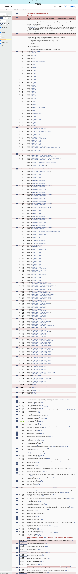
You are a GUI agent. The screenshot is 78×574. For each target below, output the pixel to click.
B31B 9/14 (21, 188)
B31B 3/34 (21, 137)
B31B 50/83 (43, 61)
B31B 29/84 (21, 327)
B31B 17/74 (21, 243)
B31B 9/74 (21, 192)
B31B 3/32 (21, 135)
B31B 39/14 (21, 367)
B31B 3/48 (21, 143)
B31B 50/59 (39, 51)
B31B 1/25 (21, 70)
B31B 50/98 (34, 125)
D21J (65, 25)
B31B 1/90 (21, 119)
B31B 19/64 (21, 262)
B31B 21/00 (21, 282)
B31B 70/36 (34, 256)
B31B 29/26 (21, 322)
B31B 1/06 (21, 55)
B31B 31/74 (21, 336)
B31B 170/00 (67, 492)
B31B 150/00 (39, 282)
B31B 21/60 (21, 288)
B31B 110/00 (22, 543)
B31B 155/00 (39, 291)
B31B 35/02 (21, 348)
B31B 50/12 (38, 60)
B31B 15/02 (21, 219)
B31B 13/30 (21, 210)
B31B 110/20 (22, 546)
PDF (5, 23)
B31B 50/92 (34, 120)
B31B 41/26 (21, 379)
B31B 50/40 (34, 82)
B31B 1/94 (21, 122)
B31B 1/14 (21, 61)
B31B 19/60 (21, 259)
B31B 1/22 (21, 67)
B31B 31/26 (21, 333)
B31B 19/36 (21, 256)
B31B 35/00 (21, 347)
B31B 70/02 (34, 246)
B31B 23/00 (21, 291)
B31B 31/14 (21, 331)
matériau (36, 440)
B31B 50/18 (34, 64)
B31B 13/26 (21, 207)
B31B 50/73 (38, 97)
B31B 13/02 (21, 204)
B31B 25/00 (21, 300)
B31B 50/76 (34, 109)
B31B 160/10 (39, 245)
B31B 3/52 (21, 146)
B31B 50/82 (38, 107)
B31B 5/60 (21, 161)
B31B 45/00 (21, 386)
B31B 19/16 (21, 251)
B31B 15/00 (21, 218)
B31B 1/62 (21, 98)
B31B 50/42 (34, 83)
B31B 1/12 (21, 60)
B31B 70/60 (34, 259)
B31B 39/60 (21, 370)
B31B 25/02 (21, 301)
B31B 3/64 (21, 149)
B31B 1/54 (21, 92)
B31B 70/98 (34, 280)
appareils (37, 490)
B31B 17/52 (21, 240)
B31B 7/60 (21, 182)
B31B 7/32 (21, 177)
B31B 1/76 (21, 109)
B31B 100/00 (48, 127)
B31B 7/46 (21, 180)
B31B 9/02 (21, 186)
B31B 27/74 (21, 316)
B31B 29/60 (21, 324)
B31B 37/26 (21, 360)
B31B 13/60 (21, 215)
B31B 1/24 (21, 69)
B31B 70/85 (21, 523)
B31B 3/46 (21, 141)
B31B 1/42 (21, 83)
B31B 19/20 (21, 253)
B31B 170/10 (39, 309)
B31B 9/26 (21, 189)
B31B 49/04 (21, 395)
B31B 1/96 (21, 123)
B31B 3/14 (21, 129)
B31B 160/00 (39, 375)
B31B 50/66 (34, 101)
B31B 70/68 (34, 265)
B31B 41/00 (21, 375)
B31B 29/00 (21, 318)
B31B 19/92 (21, 276)
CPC (2, 39)
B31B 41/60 (21, 381)
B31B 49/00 (21, 392)
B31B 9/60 (21, 191)
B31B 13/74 (21, 216)
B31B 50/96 (34, 123)
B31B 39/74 (21, 372)
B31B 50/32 (34, 76)
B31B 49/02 (21, 393)
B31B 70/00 (34, 245)
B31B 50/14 (34, 61)
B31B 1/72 (21, 106)
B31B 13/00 (21, 203)
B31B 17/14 (21, 230)
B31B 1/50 (21, 89)
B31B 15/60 (21, 224)
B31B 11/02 (21, 195)
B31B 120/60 (48, 203)
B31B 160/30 (39, 300)
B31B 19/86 (21, 271)
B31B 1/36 (21, 79)
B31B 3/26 (21, 131)
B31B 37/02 (21, 357)
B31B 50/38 (34, 80)
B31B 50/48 (34, 88)
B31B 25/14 (21, 303)
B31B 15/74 (21, 225)
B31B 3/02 (21, 128)
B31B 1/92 (21, 120)
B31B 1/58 (21, 95)
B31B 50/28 (34, 73)
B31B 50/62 (34, 98)
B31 (20, 17)
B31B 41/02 (21, 376)
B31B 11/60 (21, 200)
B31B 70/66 (34, 264)
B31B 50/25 (34, 70)
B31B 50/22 (34, 67)
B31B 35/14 (21, 349)
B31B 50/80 (34, 112)
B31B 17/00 (21, 227)
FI (7, 39)
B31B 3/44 (21, 140)
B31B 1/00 (21, 51)
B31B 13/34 (21, 213)
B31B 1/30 (21, 74)
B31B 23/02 (21, 292)
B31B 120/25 (48, 194)
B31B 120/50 (48, 218)
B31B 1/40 (21, 82)
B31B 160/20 (39, 318)
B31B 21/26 (21, 286)
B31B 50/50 (34, 89)
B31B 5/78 (21, 165)
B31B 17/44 (21, 237)
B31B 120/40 (48, 168)
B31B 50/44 (34, 85)
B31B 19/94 (21, 277)
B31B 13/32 (21, 212)
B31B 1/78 (21, 110)
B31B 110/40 (22, 551)
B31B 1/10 (21, 58)
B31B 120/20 (22, 555)
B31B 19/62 (21, 261)
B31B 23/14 (21, 294)
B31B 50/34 (34, 77)
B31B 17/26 (21, 231)
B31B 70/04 (34, 57)
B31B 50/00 (34, 51)
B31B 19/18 (21, 252)
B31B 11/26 (21, 198)
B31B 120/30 (54, 153)
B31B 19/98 (21, 280)
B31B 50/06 (34, 55)
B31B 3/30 (21, 134)
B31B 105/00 (48, 227)
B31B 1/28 (21, 73)
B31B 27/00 (21, 309)
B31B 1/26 (21, 71)
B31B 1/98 (21, 125)
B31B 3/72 (21, 150)
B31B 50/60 (34, 97)
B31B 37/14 (21, 358)
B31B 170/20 (39, 365)
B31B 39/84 (21, 373)
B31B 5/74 (21, 162)
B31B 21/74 (21, 289)
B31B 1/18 (21, 64)
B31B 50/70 (34, 104)
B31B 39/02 (21, 366)
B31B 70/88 (34, 273)
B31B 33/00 (21, 338)
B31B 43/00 (21, 384)
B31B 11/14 (21, 197)
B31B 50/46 (34, 86)
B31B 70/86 (34, 271)
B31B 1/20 (21, 66)
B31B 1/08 (21, 57)
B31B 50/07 (34, 60)
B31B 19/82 (21, 268)
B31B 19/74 (21, 267)
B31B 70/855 (38, 270)
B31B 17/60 (21, 241)
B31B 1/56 (21, 94)
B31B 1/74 (21, 107)
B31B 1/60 (21, 97)
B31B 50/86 (34, 116)
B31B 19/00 (21, 245)
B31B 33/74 (21, 345)
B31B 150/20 (39, 347)
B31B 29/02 (21, 319)
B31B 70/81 (34, 274)
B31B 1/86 (21, 116)
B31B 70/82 (34, 268)
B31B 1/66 (21, 101)
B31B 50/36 (34, 79)
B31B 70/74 (34, 267)
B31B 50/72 (34, 106)
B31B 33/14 (21, 340)
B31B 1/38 (21, 80)
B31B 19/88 (21, 273)
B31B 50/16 (38, 61)
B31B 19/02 (21, 246)
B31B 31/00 (21, 329)
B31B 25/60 (21, 306)
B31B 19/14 (21, 249)
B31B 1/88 (21, 117)
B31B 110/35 (22, 549)
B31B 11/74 (21, 201)
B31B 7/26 (21, 173)
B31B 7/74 (21, 183)
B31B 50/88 (34, 117)
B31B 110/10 (48, 185)
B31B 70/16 (34, 251)
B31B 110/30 (22, 548)
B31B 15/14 (21, 221)
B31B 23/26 (21, 295)
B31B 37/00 (21, 356)
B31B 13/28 (21, 209)
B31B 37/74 (21, 363)
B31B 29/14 (21, 321)
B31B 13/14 (21, 206)
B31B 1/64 (21, 100)
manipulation (53, 21)
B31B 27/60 (21, 315)
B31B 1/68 (21, 103)
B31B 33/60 (21, 343)
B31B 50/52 (34, 91)
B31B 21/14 (21, 285)
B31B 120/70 (44, 386)
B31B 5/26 (21, 158)
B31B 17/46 (21, 238)
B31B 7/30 (21, 176)
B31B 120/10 (22, 554)
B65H (41, 29)
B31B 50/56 (34, 94)
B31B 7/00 (21, 168)
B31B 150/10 (39, 338)
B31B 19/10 (21, 248)
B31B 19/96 (21, 279)
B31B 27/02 (21, 310)
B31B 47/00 (21, 387)
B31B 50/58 (34, 95)
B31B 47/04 (21, 390)
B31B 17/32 (21, 236)
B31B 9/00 (21, 185)
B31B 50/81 (34, 119)
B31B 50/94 (34, 122)
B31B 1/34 (21, 77)
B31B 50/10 (34, 58)
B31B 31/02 (21, 330)
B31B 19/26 (21, 255)
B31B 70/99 (34, 389)
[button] (17, 13)
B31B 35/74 (21, 354)
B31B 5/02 (21, 155)
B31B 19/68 (21, 265)
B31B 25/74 (21, 307)
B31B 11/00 (21, 194)
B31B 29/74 (21, 325)
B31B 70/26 (34, 255)
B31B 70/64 (34, 262)
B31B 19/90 (21, 274)
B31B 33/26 (21, 342)
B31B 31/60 (21, 334)
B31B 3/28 (21, 132)
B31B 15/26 (21, 222)
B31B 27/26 (21, 313)
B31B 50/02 (34, 52)
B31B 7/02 (21, 170)
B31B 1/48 (21, 88)
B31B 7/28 (21, 174)
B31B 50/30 (3, 21)
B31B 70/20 (34, 253)
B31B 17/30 (21, 234)
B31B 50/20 (34, 66)
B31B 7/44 (21, 179)
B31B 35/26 (21, 351)
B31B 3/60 (21, 147)
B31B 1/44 (21, 85)
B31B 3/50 (21, 144)
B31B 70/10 (34, 248)
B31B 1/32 (21, 76)
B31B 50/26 (34, 71)
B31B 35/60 (21, 352)
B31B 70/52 (34, 258)
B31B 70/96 (34, 279)
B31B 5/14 (21, 156)
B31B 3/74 (21, 152)
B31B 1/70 (21, 104)
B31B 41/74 (21, 382)
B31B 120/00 (67, 399)
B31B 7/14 (21, 171)
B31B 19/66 (21, 264)
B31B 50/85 (38, 114)
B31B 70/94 (34, 277)
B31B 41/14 (21, 378)
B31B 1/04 (21, 54)
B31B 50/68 (34, 103)
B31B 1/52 (21, 91)
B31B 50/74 (34, 107)
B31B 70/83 (38, 249)
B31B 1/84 (21, 114)
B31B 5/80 (21, 167)
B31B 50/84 (43, 107)
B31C (53, 35)
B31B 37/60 (21, 361)
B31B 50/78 (34, 110)
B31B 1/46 (21, 86)
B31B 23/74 (21, 298)
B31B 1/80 (21, 112)
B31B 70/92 (34, 276)
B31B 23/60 (21, 297)
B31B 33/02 (21, 339)
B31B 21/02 (21, 283)
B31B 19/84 (21, 270)
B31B (20, 33)
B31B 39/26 (21, 369)
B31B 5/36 (21, 159)
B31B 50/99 (34, 387)
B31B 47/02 (21, 389)
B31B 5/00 (21, 153)
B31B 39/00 (21, 365)
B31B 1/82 (21, 113)
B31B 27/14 (21, 312)
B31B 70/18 (34, 252)
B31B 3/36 (21, 138)
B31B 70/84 (34, 270)
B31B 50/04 (34, 54)
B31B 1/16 (21, 63)
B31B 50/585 (38, 71)
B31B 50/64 (34, 100)
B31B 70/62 (34, 261)
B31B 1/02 (21, 52)
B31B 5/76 (21, 164)
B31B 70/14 (34, 249)
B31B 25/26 (21, 304)
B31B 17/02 (21, 228)
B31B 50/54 (34, 92)
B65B (69, 35)
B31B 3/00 (21, 127)
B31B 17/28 (21, 233)
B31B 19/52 (21, 258)
